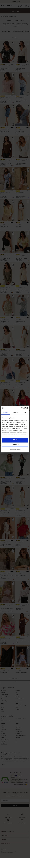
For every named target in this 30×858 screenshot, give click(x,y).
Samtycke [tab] (5, 412)
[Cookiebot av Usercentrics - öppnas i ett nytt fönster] (21, 408)
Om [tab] (25, 412)
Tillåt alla (15, 439)
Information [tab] (15, 412)
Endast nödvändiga (15, 449)
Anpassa (14, 444)
